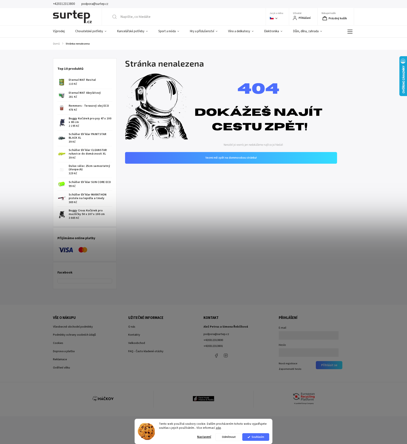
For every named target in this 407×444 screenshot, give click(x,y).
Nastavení (204, 437)
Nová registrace (288, 363)
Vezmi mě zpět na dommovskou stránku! (231, 158)
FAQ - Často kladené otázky (145, 351)
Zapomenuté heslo (290, 369)
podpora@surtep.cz (216, 334)
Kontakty (134, 335)
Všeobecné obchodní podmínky (73, 327)
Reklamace (60, 359)
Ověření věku (61, 368)
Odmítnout (229, 437)
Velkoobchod (136, 343)
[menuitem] (61, 31)
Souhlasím (258, 437)
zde (218, 428)
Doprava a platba (64, 351)
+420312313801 (213, 346)
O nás (131, 327)
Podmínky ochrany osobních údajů (74, 335)
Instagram (226, 355)
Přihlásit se (329, 365)
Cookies (58, 343)
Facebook (216, 355)
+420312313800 (213, 340)
